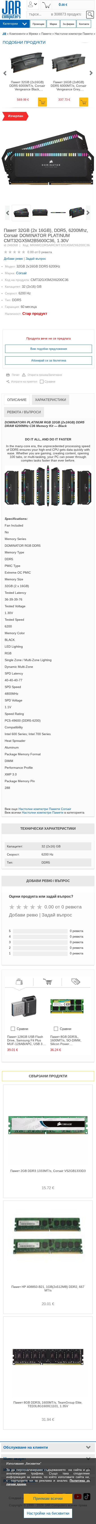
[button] (4, 73)
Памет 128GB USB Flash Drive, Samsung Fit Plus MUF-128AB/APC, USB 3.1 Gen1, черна (26, 1040)
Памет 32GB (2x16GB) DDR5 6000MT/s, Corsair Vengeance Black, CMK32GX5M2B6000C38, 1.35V (27, 85)
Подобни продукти (24, 42)
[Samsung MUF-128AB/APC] (24, 1022)
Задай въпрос (36, 258)
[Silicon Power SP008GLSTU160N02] (67, 1022)
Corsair (21, 273)
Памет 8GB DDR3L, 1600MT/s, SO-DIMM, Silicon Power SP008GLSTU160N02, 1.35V (66, 1040)
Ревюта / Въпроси (24, 412)
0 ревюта (45, 252)
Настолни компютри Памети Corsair (45, 809)
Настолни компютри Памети (74, 33)
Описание (17, 400)
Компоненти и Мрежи (23, 33)
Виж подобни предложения (48, 349)
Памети (46, 33)
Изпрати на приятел (24, 381)
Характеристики (50, 400)
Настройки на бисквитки (48, 1513)
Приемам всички (48, 1498)
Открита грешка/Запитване (45, 375)
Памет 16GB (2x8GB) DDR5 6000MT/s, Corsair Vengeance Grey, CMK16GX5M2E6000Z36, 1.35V (68, 85)
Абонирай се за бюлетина (48, 360)
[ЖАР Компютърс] (11, 10)
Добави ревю (13, 258)
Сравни (49, 381)
